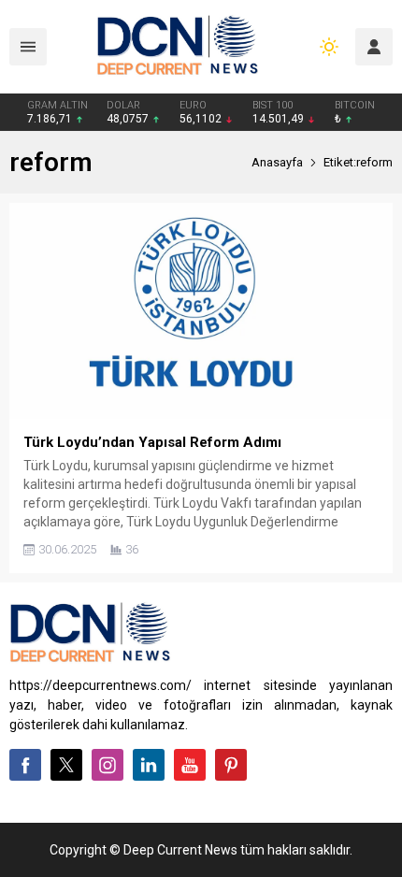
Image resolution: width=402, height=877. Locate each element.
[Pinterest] (231, 765)
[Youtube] (190, 765)
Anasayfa (277, 162)
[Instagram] (107, 765)
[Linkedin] (149, 765)
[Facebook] (25, 765)
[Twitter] (66, 765)
